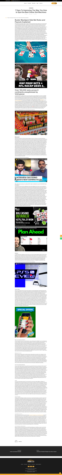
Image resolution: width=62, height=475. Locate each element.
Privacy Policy (33, 464)
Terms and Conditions (38, 464)
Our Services (25, 464)
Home (6, 17)
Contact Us (29, 464)
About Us (22, 464)
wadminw (20, 441)
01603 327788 (8, 0)
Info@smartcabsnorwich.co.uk (16, 0)
